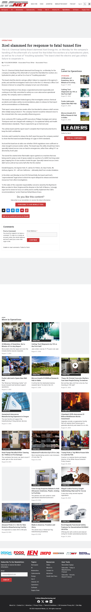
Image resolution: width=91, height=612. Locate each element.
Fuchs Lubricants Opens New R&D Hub (69, 102)
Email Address (32, 231)
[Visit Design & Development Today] (6, 553)
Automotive (66, 411)
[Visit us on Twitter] (42, 601)
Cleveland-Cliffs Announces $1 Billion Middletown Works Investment (72, 416)
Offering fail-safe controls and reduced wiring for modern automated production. (74, 533)
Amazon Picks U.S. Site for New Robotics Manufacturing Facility (14, 526)
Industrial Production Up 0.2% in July (45, 452)
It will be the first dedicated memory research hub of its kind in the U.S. (43, 384)
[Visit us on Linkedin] (51, 601)
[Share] (8, 210)
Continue (33, 240)
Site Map (79, 605)
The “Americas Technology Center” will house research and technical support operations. (14, 385)
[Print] (3, 210)
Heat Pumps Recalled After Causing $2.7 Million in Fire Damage (15, 454)
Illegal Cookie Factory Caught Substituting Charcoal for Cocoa (73, 490)
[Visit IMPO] (45, 553)
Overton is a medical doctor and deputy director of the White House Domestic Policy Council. (73, 459)
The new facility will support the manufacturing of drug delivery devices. (14, 420)
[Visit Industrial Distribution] (58, 553)
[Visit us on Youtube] (47, 601)
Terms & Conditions (50, 605)
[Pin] (22, 210)
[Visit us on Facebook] (38, 601)
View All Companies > (75, 138)
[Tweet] (17, 210)
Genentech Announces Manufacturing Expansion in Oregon (15, 415)
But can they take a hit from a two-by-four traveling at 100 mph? (74, 384)
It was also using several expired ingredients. (72, 494)
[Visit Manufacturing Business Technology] (84, 553)
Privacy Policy (38, 605)
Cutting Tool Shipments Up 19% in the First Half (69, 92)
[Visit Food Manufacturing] (19, 553)
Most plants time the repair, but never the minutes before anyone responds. (15, 350)
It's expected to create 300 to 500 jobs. (14, 530)
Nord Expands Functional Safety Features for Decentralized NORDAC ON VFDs (74, 527)
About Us (12, 605)
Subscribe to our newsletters (30, 204)
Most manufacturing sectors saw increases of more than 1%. (45, 456)
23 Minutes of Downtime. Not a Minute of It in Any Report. (68, 80)
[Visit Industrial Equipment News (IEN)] (32, 553)
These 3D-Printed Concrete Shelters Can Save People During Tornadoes (75, 379)
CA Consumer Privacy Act (66, 605)
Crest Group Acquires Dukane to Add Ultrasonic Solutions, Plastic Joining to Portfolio (45, 491)
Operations (7, 40)
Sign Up (6, 580)
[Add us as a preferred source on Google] (26, 210)
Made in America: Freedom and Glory (43, 526)
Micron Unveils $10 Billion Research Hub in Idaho (69, 115)
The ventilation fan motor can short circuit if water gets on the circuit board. (16, 458)
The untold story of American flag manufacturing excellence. (42, 531)
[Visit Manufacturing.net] (71, 553)
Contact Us (20, 605)
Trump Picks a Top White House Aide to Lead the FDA (75, 454)
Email (2, 571)
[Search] (85, 4)
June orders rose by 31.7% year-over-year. (45, 349)
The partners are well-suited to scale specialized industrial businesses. (43, 496)
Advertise (29, 605)
